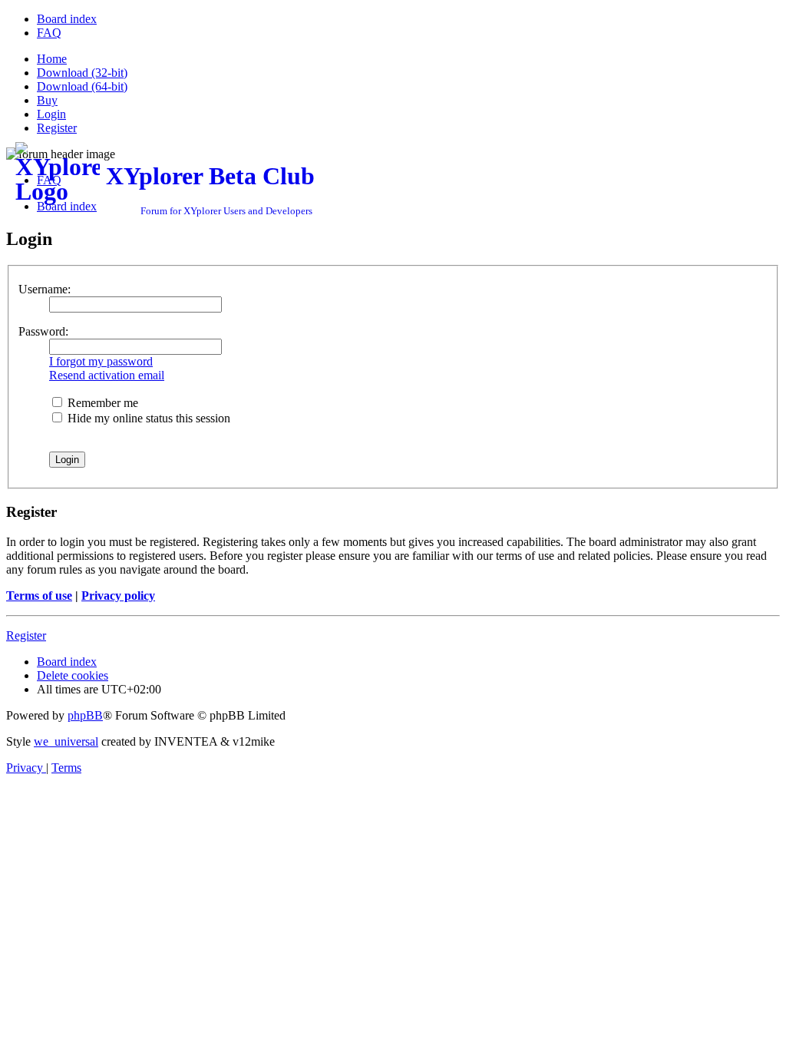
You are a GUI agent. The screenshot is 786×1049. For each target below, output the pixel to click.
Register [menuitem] (57, 127)
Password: (43, 331)
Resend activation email (106, 375)
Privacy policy (118, 595)
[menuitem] (67, 18)
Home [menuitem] (52, 58)
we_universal (66, 741)
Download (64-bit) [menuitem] (82, 86)
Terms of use (39, 595)
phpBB (85, 715)
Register (26, 635)
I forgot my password (101, 361)
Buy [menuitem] (47, 100)
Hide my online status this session (147, 418)
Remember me (101, 402)
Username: (44, 289)
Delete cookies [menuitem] (72, 675)
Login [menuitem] (51, 114)
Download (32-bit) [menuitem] (82, 72)
